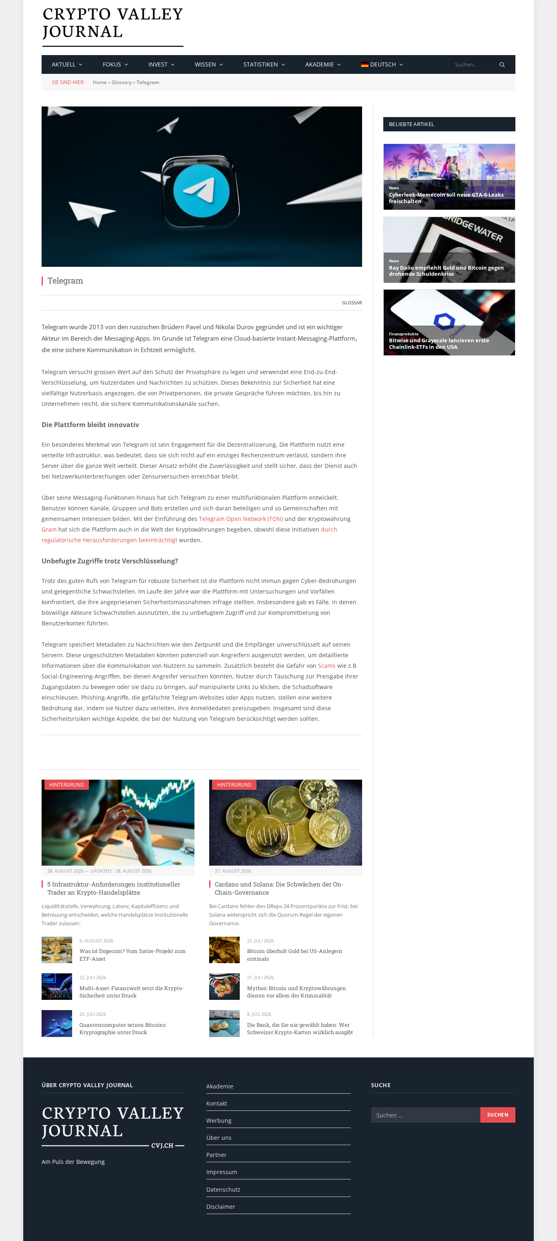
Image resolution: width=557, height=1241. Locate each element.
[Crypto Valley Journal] (113, 27)
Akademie (319, 64)
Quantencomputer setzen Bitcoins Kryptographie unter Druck (123, 1028)
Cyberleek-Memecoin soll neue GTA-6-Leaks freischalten (446, 198)
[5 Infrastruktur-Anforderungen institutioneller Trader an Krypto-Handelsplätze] (118, 823)
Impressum (221, 1172)
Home (100, 82)
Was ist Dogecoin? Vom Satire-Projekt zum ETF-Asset (133, 954)
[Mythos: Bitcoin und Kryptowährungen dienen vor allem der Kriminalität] (224, 986)
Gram (49, 529)
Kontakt (216, 1103)
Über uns (219, 1137)
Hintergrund (66, 784)
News (394, 188)
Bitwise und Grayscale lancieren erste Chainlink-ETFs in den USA (439, 343)
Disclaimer (220, 1206)
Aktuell (63, 64)
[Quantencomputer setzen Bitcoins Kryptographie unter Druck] (57, 1023)
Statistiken (260, 64)
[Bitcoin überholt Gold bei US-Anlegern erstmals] (224, 950)
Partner (216, 1155)
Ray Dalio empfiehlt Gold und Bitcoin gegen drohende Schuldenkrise (446, 271)
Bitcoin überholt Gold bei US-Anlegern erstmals (295, 954)
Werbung (219, 1120)
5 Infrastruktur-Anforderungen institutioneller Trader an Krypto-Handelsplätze (113, 888)
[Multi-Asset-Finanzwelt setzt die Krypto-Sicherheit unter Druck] (57, 986)
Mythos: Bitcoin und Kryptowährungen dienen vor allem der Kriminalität (296, 991)
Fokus (112, 64)
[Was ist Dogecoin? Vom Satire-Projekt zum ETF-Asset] (57, 950)
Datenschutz (223, 1189)
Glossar (352, 302)
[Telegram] (202, 186)
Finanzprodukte (403, 334)
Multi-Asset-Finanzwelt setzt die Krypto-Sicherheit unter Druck (132, 991)
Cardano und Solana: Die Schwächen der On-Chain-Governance (279, 888)
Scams (327, 665)
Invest (158, 64)
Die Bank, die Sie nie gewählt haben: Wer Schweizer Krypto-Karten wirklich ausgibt (300, 1028)
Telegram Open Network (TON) (241, 519)
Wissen (205, 64)
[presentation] (502, 64)
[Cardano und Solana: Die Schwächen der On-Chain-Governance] (285, 823)
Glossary (122, 82)
